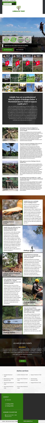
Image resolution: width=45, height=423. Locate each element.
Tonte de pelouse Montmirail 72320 (34, 379)
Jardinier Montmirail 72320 (22, 374)
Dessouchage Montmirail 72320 (8, 387)
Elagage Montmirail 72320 (36, 382)
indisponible (6, 0)
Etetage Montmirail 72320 (22, 382)
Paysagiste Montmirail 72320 (8, 375)
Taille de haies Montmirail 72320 (9, 383)
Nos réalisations (8, 49)
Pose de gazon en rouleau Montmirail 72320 (8, 379)
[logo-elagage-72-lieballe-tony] (18, 8)
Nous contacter (19, 49)
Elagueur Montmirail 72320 (36, 374)
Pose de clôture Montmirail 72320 (22, 379)
